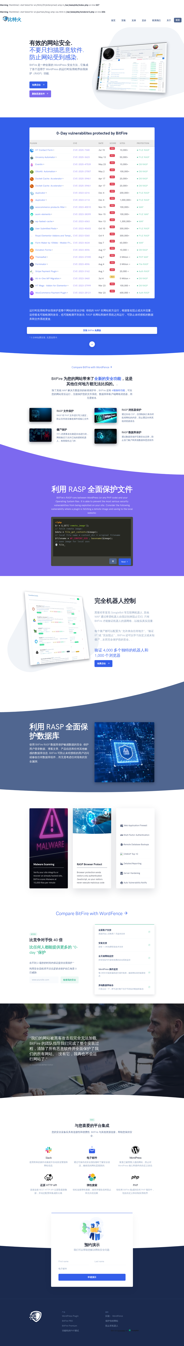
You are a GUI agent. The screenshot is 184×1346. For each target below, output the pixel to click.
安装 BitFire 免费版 (92, 330)
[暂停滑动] (113, 561)
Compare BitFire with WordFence (91, 367)
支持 (134, 20)
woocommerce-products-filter (50, 207)
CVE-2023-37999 (82, 285)
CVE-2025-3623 (81, 157)
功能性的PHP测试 (70, 1330)
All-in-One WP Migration (47, 278)
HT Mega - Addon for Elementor (51, 285)
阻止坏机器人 (111, 1325)
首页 (113, 20)
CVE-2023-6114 (81, 200)
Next (123, 561)
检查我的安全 (69, 980)
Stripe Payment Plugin (46, 271)
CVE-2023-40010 (82, 207)
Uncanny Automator (45, 157)
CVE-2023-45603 (82, 228)
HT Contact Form (44, 150)
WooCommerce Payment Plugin (50, 292)
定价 (144, 20)
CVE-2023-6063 (81, 221)
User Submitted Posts (45, 228)
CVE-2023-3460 (81, 278)
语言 (178, 20)
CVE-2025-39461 (82, 178)
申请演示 (92, 1277)
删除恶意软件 (38, 93)
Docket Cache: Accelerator (48, 178)
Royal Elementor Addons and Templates (55, 235)
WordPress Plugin (70, 1316)
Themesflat (40, 257)
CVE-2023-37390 (82, 257)
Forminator (40, 264)
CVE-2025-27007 (82, 171)
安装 (123, 20)
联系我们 (156, 20)
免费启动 (36, 85)
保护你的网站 (111, 1321)
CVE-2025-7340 (81, 150)
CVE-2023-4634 (81, 242)
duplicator (40, 192)
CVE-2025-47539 (82, 164)
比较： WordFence (114, 1316)
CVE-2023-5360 (81, 235)
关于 (169, 20)
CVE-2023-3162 (81, 271)
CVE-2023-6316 (81, 192)
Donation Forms (43, 250)
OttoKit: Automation (45, 171)
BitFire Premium (69, 1325)
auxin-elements (42, 214)
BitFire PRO (67, 1321)
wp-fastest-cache (43, 221)
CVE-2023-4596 (81, 250)
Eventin (39, 164)
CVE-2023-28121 (82, 292)
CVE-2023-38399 (82, 214)
